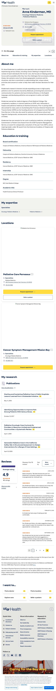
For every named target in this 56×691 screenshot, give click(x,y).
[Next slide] (53, 51)
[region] (28, 682)
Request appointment (37, 34)
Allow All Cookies (49, 687)
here (34, 565)
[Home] (8, 2)
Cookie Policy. (24, 684)
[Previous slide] (49, 51)
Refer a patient (37, 40)
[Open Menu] (54, 2)
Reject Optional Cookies (36, 687)
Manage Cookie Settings (11, 687)
